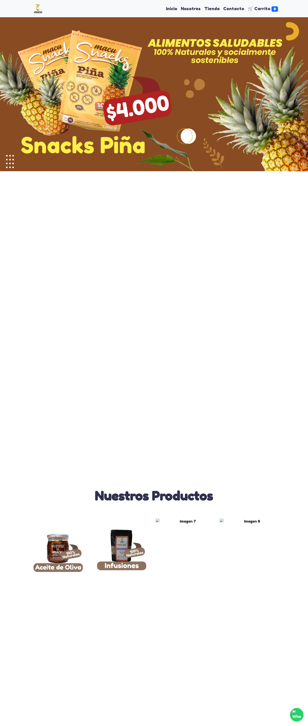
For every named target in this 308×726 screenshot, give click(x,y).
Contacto (233, 8)
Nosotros (191, 8)
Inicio (171, 8)
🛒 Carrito (262, 8)
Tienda (212, 8)
